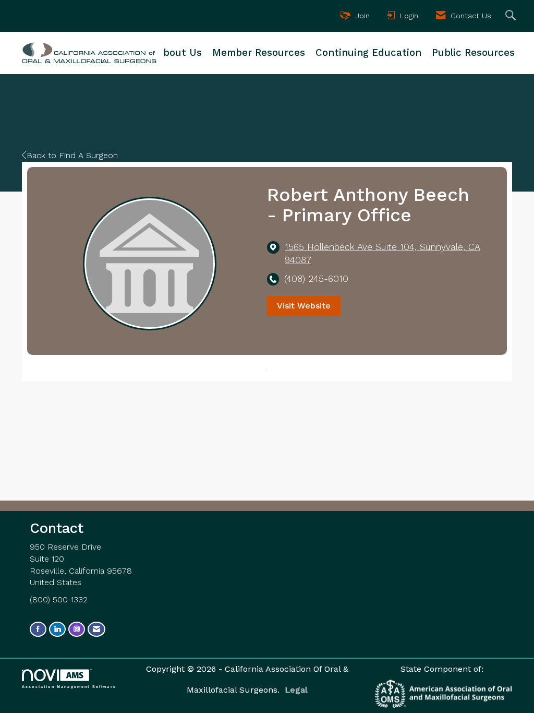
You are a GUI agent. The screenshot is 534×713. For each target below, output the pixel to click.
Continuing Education (368, 52)
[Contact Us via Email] (96, 629)
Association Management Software (69, 686)
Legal (296, 690)
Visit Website (304, 306)
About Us (179, 52)
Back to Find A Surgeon (72, 155)
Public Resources (473, 52)
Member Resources (258, 52)
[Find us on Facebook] (38, 629)
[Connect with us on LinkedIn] (57, 629)
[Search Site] (511, 15)
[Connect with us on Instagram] (76, 629)
